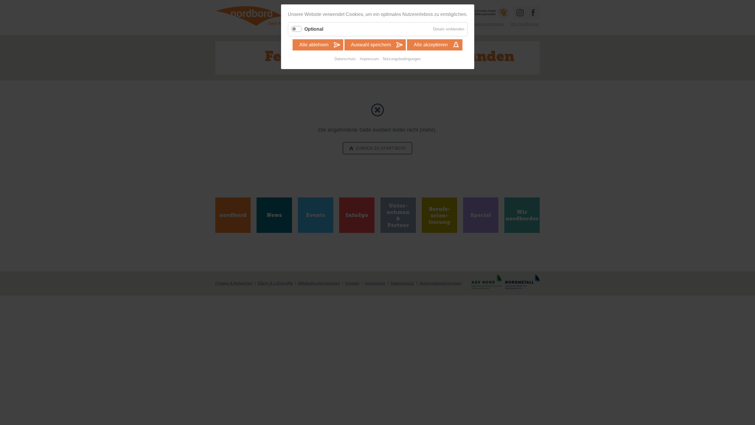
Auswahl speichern (371, 44)
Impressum (369, 59)
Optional (313, 29)
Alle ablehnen (314, 44)
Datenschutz (345, 59)
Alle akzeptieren (431, 44)
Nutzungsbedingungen (402, 59)
